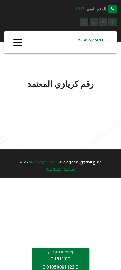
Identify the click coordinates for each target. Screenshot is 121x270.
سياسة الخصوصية (60, 169)
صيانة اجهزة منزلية (43, 162)
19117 (79, 9)
